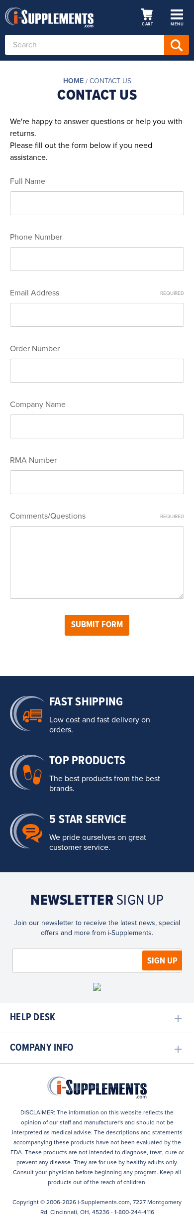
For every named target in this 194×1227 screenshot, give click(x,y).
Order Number (35, 349)
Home (73, 81)
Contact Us (110, 81)
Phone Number (36, 237)
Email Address (97, 293)
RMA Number (33, 460)
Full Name (27, 181)
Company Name (38, 404)
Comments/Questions (97, 516)
